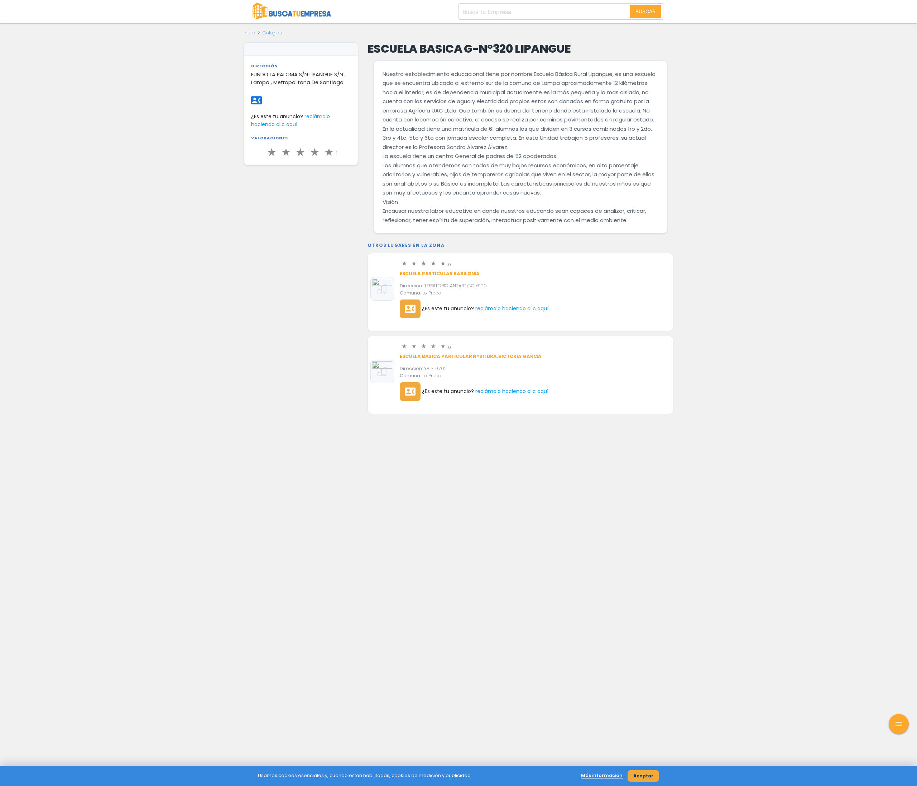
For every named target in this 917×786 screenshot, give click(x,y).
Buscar (645, 11)
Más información (602, 775)
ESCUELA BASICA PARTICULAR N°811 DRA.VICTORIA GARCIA (471, 356)
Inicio (249, 32)
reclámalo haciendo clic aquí (511, 308)
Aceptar (643, 776)
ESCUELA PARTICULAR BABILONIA (440, 273)
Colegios (272, 32)
